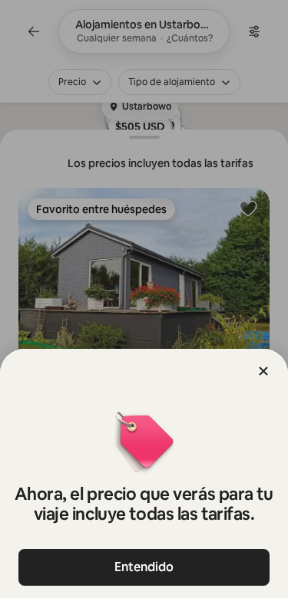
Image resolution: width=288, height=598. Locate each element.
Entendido (144, 567)
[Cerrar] (263, 371)
